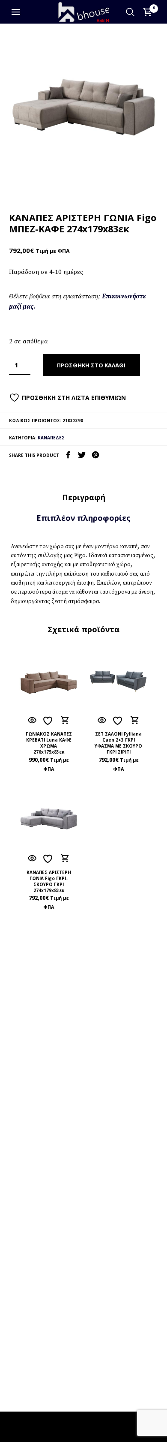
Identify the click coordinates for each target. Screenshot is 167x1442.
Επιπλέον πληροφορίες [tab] (83, 518)
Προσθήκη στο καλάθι (91, 365)
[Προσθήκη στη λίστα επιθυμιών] (48, 720)
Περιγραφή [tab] (83, 497)
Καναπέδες (51, 438)
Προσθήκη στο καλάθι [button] (65, 720)
